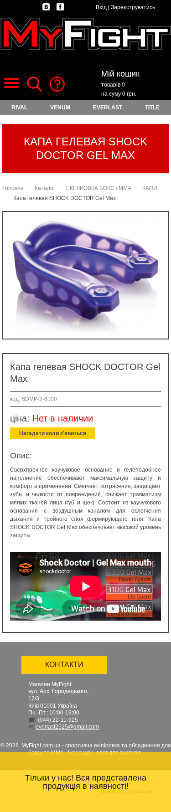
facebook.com (60, 6)
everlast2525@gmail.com (67, 727)
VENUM (60, 107)
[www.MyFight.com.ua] (85, 33)
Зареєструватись (133, 7)
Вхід (101, 7)
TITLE (152, 107)
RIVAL (19, 107)
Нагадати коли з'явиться (52, 433)
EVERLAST (107, 107)
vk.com (46, 6)
